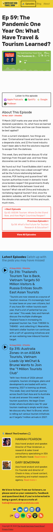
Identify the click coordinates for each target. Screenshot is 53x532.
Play (4, 269)
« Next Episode (26, 212)
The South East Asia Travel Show (30, 526)
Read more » (41, 457)
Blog (39, 3)
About (46, 3)
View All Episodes (26, 234)
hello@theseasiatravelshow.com (20, 503)
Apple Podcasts (15, 99)
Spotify (31, 99)
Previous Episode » (30, 224)
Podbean (11, 103)
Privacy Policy (7, 529)
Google (43, 99)
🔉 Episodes (28, 3)
